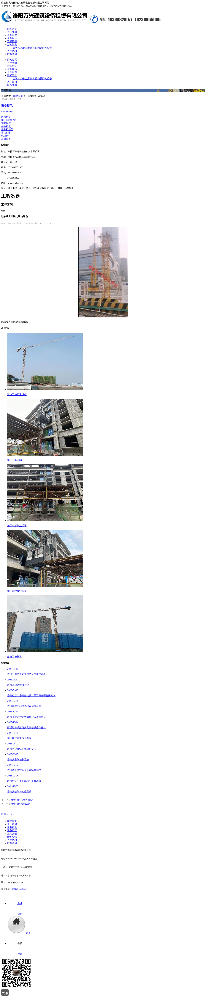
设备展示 (12, 38)
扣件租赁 (6, 126)
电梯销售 (6, 136)
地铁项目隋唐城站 (20, 804)
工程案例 (12, 41)
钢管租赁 (6, 123)
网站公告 (47, 47)
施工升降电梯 (14, 460)
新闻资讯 (12, 44)
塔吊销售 (6, 132)
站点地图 (23, 889)
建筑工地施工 (14, 656)
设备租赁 (12, 35)
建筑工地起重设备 (17, 394)
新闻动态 (18, 47)
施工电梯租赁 (8, 120)
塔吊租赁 (6, 117)
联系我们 (12, 54)
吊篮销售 (6, 139)
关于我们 (12, 32)
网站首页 (12, 29)
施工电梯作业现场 (17, 525)
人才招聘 (12, 51)
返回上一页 (7, 814)
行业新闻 (28, 47)
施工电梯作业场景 (17, 591)
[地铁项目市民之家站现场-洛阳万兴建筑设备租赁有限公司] (44, 21)
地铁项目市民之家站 (22, 800)
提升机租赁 (7, 129)
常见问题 (37, 47)
